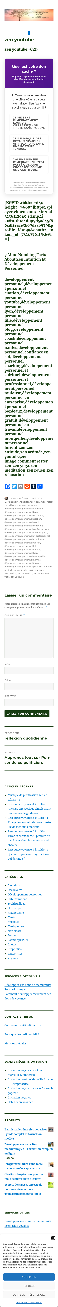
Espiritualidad (16, 903)
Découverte (15, 890)
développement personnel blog (21, 512)
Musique (13, 921)
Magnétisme (16, 912)
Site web (10, 696)
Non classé (14, 930)
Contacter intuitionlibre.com (23, 1025)
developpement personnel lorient (22, 549)
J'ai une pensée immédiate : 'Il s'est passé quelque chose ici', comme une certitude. (28, 164)
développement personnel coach (22, 522)
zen (45, 566)
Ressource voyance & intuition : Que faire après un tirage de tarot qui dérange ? (29, 854)
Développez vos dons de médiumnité (28, 984)
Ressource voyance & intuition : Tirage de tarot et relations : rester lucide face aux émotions (30, 822)
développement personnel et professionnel (27, 536)
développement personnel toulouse (23, 563)
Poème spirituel (18, 940)
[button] (53, 1238)
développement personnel (23, 505)
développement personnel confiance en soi (27, 529)
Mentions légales (15, 1043)
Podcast (13, 935)
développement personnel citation (23, 519)
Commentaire (15, 615)
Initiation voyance (19, 1097)
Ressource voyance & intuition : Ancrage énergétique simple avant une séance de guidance (29, 808)
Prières (12, 944)
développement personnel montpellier (25, 556)
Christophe (15, 498)
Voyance (13, 958)
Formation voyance (17, 989)
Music (11, 917)
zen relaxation (24, 573)
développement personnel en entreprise (26, 532)
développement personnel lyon (21, 553)
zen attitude (20, 570)
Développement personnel (19, 501)
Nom (7, 664)
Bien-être (14, 885)
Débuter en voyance (20, 1102)
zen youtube (17, 576)
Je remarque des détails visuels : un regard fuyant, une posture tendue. (28, 143)
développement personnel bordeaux (24, 515)
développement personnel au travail (24, 508)
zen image (33, 570)
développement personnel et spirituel (24, 539)
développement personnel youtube (23, 566)
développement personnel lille (21, 546)
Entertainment (17, 899)
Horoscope (14, 908)
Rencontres (15, 953)
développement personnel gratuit (22, 542)
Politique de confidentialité (29, 1302)
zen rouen (38, 573)
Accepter (29, 1276)
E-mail (9, 680)
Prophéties (15, 949)
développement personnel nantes (22, 559)
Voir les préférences (29, 1294)
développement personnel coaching (24, 525)
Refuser (29, 1285)
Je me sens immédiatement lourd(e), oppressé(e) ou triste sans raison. (29, 122)
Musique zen (16, 926)
